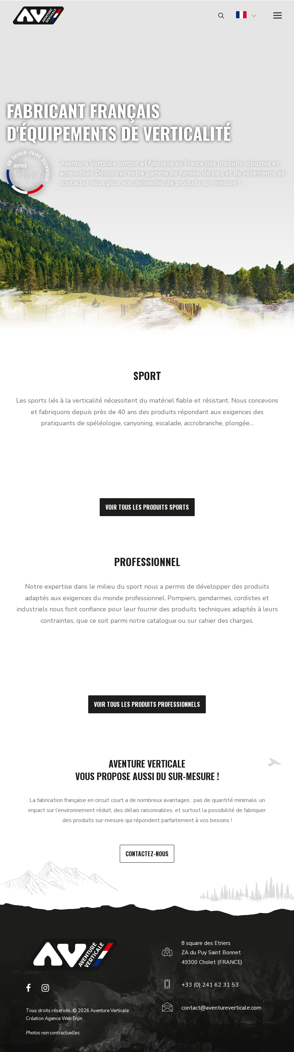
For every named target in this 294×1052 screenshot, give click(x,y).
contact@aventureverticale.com (221, 1008)
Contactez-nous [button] (147, 853)
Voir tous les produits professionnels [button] (147, 704)
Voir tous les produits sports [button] (147, 507)
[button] (28, 990)
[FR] (241, 16)
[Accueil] (71, 955)
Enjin (77, 1018)
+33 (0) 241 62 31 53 (210, 985)
